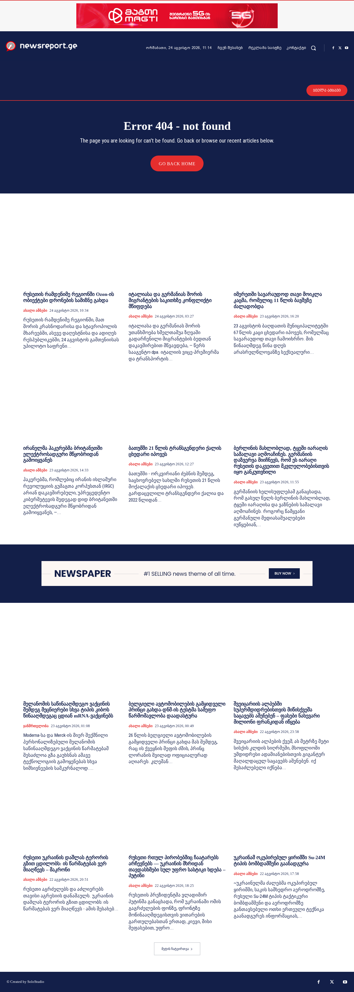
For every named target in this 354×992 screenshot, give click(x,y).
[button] (313, 48)
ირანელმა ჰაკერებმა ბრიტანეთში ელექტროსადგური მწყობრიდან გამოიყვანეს (62, 454)
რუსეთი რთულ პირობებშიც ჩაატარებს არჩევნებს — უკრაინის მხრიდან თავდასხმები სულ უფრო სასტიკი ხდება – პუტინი (177, 866)
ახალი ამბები (35, 310)
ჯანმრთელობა (36, 726)
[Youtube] (346, 48)
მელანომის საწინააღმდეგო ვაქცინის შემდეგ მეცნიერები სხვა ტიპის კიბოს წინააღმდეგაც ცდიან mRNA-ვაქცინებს (68, 710)
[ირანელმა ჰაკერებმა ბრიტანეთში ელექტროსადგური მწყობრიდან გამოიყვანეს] (71, 404)
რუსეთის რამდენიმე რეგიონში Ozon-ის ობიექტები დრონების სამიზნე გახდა (68, 297)
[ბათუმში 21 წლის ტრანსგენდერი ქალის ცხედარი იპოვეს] (177, 404)
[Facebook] (333, 48)
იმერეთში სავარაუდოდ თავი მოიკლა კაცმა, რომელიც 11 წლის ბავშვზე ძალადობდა (278, 300)
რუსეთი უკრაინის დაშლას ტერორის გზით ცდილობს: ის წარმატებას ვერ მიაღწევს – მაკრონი (65, 863)
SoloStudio (35, 982)
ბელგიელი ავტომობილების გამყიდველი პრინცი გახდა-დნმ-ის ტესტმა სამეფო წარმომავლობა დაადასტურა (177, 710)
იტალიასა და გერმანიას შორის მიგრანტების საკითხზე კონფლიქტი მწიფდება (170, 300)
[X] (340, 48)
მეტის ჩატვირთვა (175, 949)
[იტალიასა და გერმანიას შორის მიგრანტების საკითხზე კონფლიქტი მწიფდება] (177, 251)
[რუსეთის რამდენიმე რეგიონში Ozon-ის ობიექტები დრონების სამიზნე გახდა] (71, 251)
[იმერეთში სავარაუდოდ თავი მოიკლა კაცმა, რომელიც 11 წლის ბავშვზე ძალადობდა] (282, 251)
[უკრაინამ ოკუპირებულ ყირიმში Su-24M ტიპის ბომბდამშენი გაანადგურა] (282, 814)
